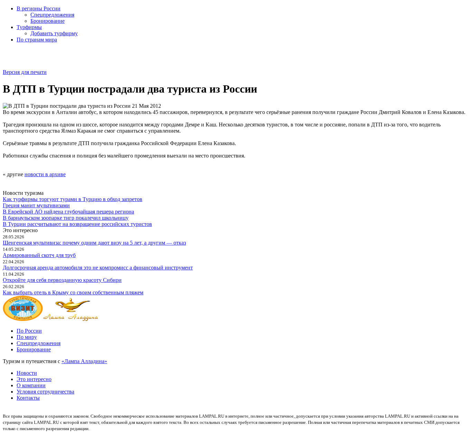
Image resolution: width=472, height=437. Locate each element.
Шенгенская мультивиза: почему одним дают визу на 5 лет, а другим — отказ (94, 243)
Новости (27, 373)
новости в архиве (45, 174)
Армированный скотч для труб (39, 255)
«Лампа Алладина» (84, 361)
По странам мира (37, 39)
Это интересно (34, 379)
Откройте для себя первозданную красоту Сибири (62, 280)
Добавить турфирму (54, 33)
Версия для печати (25, 72)
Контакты (28, 398)
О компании (31, 385)
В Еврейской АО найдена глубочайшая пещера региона (68, 212)
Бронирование (47, 21)
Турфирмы (29, 27)
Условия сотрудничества (45, 392)
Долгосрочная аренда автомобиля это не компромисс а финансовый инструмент (98, 267)
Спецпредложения (52, 15)
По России (29, 331)
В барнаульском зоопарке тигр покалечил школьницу (66, 218)
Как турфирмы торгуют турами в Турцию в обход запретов (72, 199)
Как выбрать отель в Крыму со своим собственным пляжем (73, 292)
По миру (27, 337)
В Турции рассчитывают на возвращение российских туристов (77, 224)
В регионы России (38, 8)
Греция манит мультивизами (36, 205)
